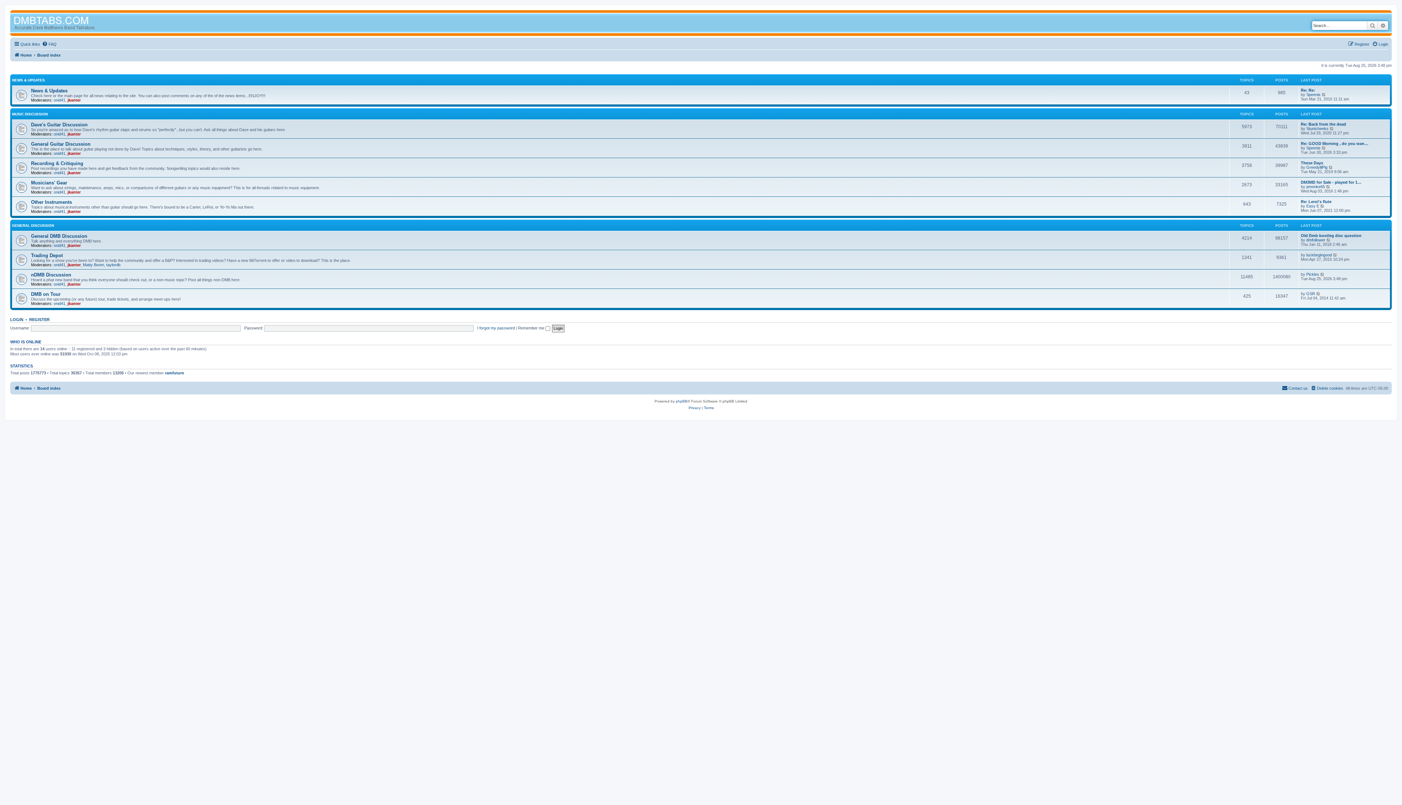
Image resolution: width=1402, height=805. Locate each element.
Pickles (1312, 274)
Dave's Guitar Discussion (59, 124)
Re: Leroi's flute (1316, 201)
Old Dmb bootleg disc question (1331, 235)
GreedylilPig (1317, 167)
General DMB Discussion (59, 236)
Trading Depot (47, 255)
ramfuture (174, 373)
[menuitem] (49, 44)
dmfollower (1315, 240)
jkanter (74, 100)
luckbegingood (1319, 255)
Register (39, 319)
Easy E (1312, 206)
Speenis (1313, 94)
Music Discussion (30, 114)
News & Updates (28, 80)
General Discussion (33, 226)
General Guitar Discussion (61, 144)
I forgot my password (496, 328)
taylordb (113, 265)
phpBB (681, 401)
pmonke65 (1315, 186)
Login (16, 319)
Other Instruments (51, 202)
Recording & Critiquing (57, 163)
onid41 (59, 100)
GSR (1310, 293)
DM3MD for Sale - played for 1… (1331, 182)
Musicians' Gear (49, 183)
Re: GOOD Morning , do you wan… (1334, 143)
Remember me (531, 328)
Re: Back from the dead (1323, 124)
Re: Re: (1308, 90)
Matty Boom (93, 265)
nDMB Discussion (51, 275)
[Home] (68, 24)
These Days (1312, 163)
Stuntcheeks (1317, 128)
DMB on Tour (46, 294)
